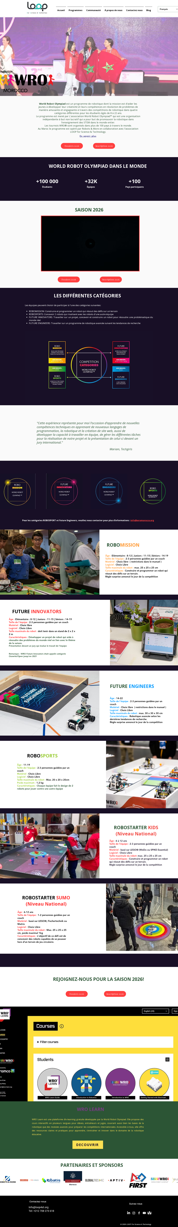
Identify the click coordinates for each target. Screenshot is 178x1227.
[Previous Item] (4, 1180)
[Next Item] (173, 1180)
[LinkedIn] (128, 1213)
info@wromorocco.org (142, 520)
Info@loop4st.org (38, 1207)
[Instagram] (134, 1213)
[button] (135, 268)
